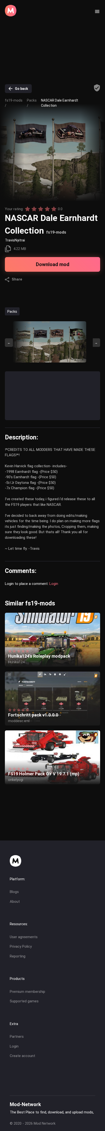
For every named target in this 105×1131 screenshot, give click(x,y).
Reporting (17, 956)
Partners (17, 1036)
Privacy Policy (21, 946)
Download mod (52, 264)
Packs (12, 311)
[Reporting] (97, 88)
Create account (22, 1056)
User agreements (24, 937)
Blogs (14, 892)
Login (53, 583)
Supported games (24, 1001)
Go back (21, 89)
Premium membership (27, 991)
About (15, 901)
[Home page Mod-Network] (10, 15)
